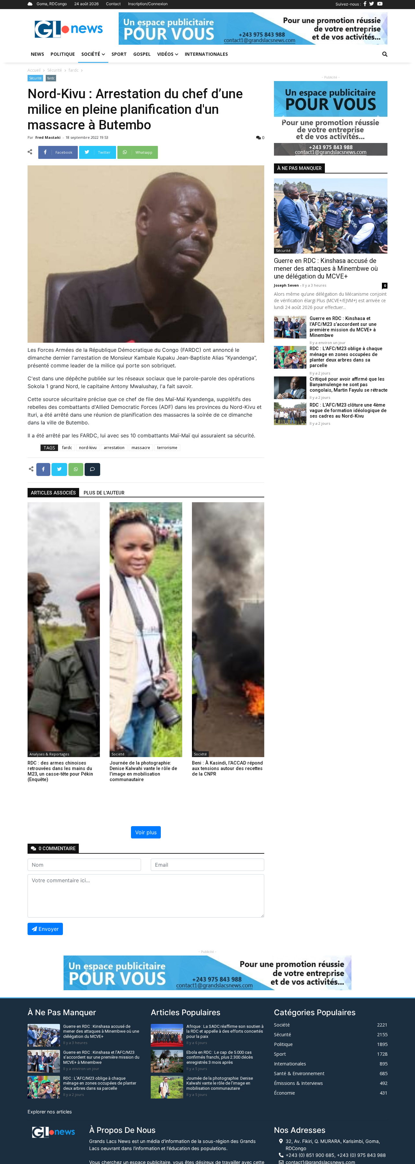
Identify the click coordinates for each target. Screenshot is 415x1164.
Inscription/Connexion (148, 3)
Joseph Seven (287, 285)
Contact (113, 3)
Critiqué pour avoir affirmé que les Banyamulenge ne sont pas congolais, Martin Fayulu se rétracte (348, 384)
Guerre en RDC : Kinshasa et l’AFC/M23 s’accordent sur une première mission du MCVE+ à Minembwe (343, 327)
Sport (119, 54)
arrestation (114, 447)
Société (90, 54)
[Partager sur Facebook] (44, 468)
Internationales (206, 54)
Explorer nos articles (50, 1111)
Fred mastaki (48, 137)
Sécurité (54, 70)
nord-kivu (88, 447)
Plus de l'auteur (104, 493)
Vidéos (165, 54)
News (37, 54)
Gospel (142, 54)
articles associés (53, 493)
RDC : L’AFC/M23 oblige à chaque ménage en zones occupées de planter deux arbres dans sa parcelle (346, 357)
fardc (73, 70)
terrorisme (167, 447)
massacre (141, 447)
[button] (139, 28)
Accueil (34, 70)
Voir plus (146, 832)
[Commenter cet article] (92, 468)
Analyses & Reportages (49, 754)
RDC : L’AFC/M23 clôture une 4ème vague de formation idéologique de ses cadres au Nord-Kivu (348, 410)
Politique (63, 54)
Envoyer (49, 929)
